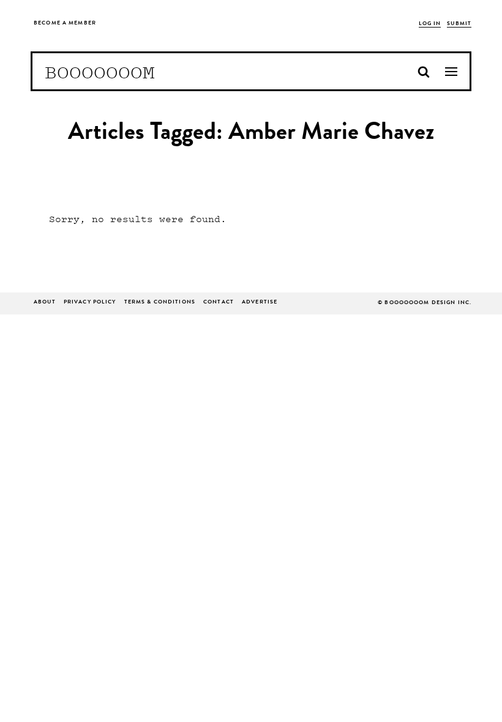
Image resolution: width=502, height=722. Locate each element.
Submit (459, 24)
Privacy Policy (90, 302)
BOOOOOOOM (100, 71)
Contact (218, 302)
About (45, 302)
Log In (430, 24)
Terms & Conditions (159, 302)
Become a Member (65, 23)
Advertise (259, 302)
